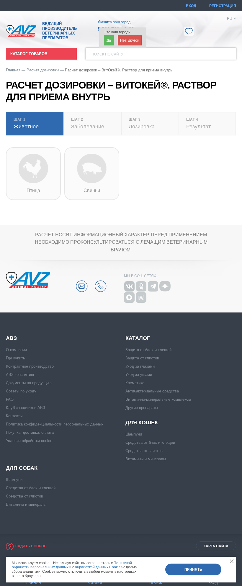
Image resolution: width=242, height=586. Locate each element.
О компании (16, 350)
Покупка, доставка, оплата (30, 432)
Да (109, 40)
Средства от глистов (144, 450)
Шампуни (133, 434)
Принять (193, 569)
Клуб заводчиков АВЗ (25, 407)
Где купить (15, 358)
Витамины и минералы (145, 459)
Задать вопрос (31, 546)
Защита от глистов (142, 358)
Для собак (21, 468)
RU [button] (229, 19)
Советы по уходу (21, 391)
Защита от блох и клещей (148, 350)
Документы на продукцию (29, 383)
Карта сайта (216, 546)
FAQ (10, 399)
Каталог (137, 338)
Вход (191, 6)
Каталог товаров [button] (28, 54)
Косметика (134, 383)
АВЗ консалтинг (20, 374)
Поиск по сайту (107, 54)
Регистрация (222, 6)
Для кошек (141, 422)
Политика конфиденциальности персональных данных (55, 424)
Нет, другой (129, 40)
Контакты (14, 416)
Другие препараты (141, 407)
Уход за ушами (138, 374)
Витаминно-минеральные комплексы (158, 399)
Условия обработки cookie (29, 440)
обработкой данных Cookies (98, 567)
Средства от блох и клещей (150, 442)
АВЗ (11, 338)
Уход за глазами (140, 366)
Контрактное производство (30, 366)
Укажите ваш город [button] (114, 22)
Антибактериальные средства (152, 391)
